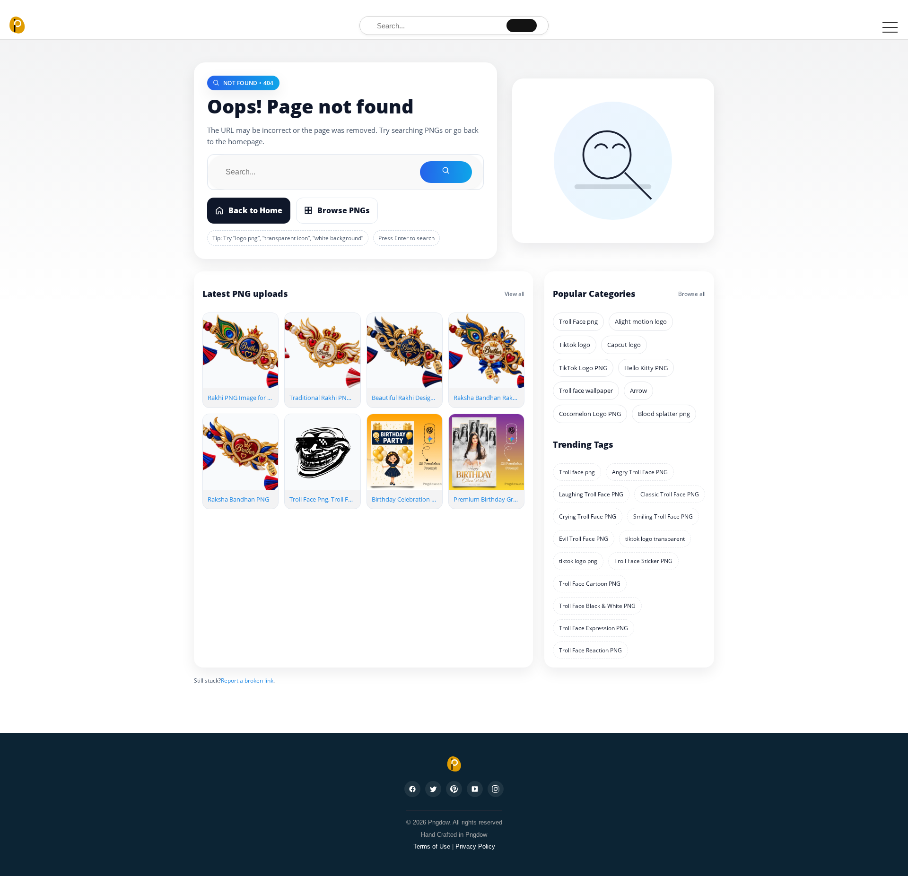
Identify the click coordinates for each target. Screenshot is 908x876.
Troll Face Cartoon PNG (589, 584)
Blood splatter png (664, 413)
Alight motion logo (641, 321)
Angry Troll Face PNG (640, 472)
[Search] (521, 25)
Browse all (692, 294)
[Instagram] (496, 789)
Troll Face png (578, 321)
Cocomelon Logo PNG (590, 413)
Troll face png (577, 472)
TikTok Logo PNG (583, 368)
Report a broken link (247, 681)
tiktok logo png (578, 561)
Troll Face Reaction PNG (590, 650)
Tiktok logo (574, 344)
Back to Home (255, 210)
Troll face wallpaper (586, 390)
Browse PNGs (343, 210)
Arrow (638, 390)
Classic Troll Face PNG (669, 494)
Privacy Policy (475, 846)
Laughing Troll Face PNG (591, 494)
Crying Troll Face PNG (587, 516)
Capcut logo (624, 344)
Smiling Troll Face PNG (663, 516)
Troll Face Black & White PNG (597, 606)
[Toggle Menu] (890, 26)
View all (514, 294)
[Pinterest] (454, 789)
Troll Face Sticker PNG (643, 561)
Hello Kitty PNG (646, 368)
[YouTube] (475, 789)
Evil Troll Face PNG (583, 539)
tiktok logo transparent (655, 539)
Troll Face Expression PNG (593, 628)
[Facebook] (412, 789)
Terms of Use (431, 846)
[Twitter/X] (433, 789)
